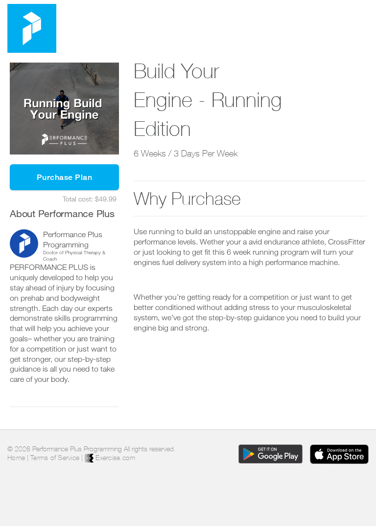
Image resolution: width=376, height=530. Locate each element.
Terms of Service (54, 458)
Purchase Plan (65, 177)
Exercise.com (114, 458)
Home (16, 458)
